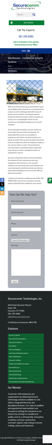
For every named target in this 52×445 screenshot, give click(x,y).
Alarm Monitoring (15, 371)
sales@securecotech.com (19, 316)
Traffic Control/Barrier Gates (19, 364)
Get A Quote (28, 23)
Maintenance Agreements (18, 378)
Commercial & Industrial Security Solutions (22, 68)
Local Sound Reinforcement (18, 353)
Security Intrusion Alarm (17, 339)
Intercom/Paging (14, 349)
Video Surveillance (15, 342)
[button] (24, 51)
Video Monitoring (15, 374)
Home (10, 66)
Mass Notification (15, 356)
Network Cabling (15, 360)
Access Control (14, 335)
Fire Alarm (12, 346)
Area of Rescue (14, 367)
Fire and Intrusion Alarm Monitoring (21, 382)
